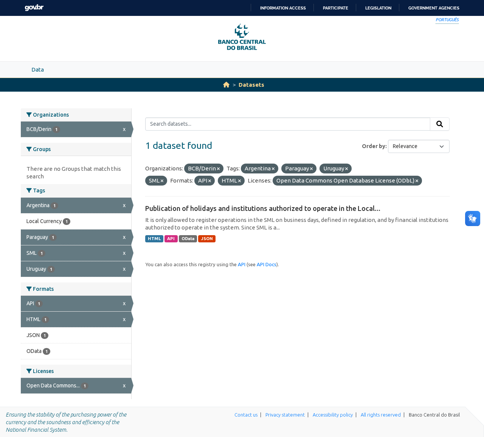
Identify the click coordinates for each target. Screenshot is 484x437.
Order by (373, 146)
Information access (283, 8)
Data (37, 69)
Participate (335, 8)
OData (188, 238)
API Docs (266, 264)
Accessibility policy (333, 414)
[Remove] (218, 169)
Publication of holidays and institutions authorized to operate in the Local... (262, 208)
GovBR (34, 7)
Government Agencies (433, 8)
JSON (207, 238)
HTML (154, 238)
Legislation (378, 8)
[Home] (226, 84)
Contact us (246, 414)
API (171, 238)
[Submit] (440, 124)
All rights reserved (381, 414)
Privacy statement (285, 414)
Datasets (251, 84)
